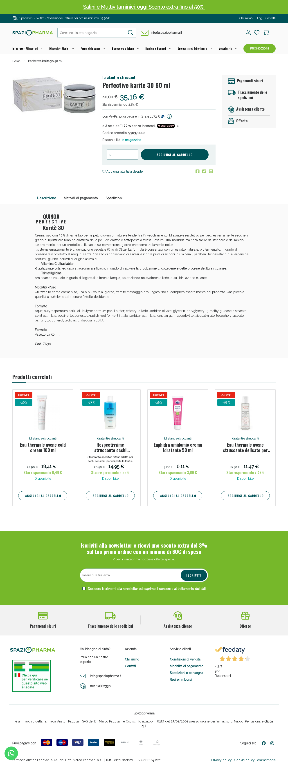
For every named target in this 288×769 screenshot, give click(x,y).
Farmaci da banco (90, 48)
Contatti (271, 18)
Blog (259, 18)
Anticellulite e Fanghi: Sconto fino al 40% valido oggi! (144, 7)
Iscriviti (193, 575)
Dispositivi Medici (59, 48)
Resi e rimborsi (181, 679)
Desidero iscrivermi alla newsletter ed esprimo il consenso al (146, 589)
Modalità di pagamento (186, 666)
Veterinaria (225, 48)
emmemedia (266, 760)
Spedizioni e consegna (186, 673)
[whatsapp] (11, 753)
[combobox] (96, 33)
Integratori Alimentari (25, 48)
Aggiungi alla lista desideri (125, 171)
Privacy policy (221, 760)
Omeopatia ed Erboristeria (192, 48)
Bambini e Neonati (155, 48)
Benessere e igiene (123, 48)
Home (16, 61)
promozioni (259, 48)
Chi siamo (245, 18)
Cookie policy (244, 760)
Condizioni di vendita (185, 659)
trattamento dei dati (192, 589)
